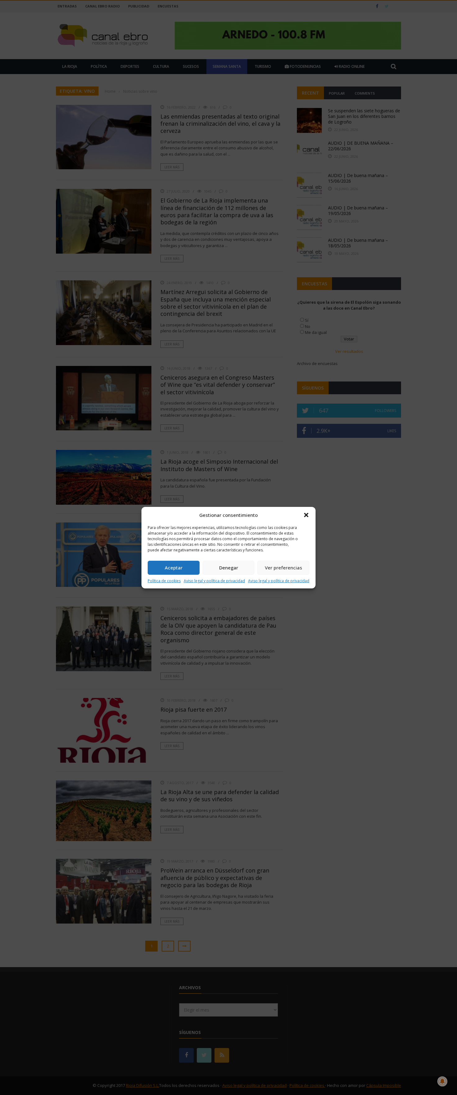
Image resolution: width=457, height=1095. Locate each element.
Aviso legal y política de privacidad (214, 580)
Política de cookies (164, 580)
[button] (306, 515)
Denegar (228, 567)
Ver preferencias (283, 567)
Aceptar (173, 567)
